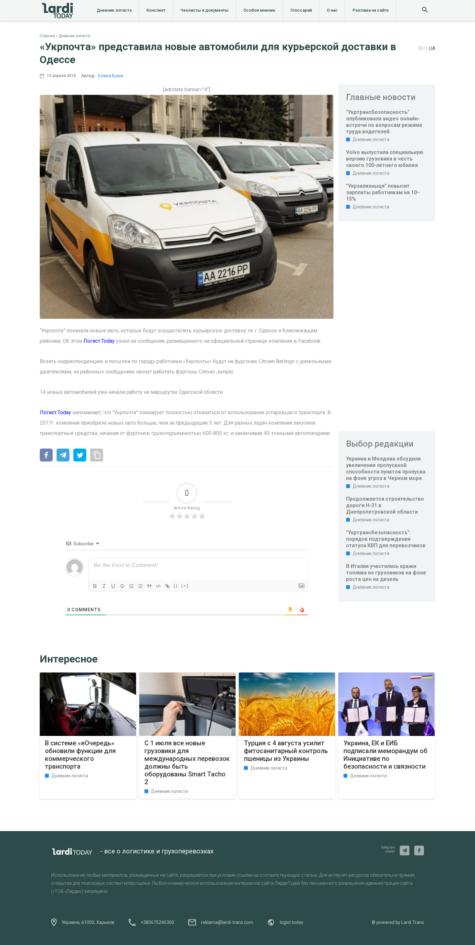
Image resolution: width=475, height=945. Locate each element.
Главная (47, 36)
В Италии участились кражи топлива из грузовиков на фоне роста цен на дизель (386, 572)
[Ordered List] (131, 586)
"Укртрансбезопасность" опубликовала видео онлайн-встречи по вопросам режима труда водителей (384, 122)
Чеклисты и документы (204, 10)
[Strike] (122, 586)
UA (432, 48)
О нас (332, 10)
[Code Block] (158, 586)
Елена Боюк (110, 75)
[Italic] (104, 586)
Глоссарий (301, 10)
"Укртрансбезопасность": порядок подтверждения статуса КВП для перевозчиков (386, 539)
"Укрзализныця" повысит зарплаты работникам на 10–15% (383, 192)
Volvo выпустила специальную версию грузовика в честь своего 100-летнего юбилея (384, 158)
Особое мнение (259, 10)
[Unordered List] (140, 586)
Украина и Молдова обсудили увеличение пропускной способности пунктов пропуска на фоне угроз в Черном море (386, 468)
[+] (184, 585)
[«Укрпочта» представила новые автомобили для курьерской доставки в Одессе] (46, 456)
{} (176, 585)
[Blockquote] (149, 586)
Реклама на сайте (371, 10)
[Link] (167, 586)
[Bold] (95, 586)
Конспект (155, 10)
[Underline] (113, 586)
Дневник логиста (114, 10)
